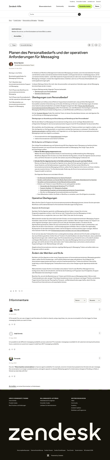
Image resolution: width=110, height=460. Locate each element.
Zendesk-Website (42, 113)
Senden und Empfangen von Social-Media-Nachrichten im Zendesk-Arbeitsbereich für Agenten (67, 180)
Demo (97, 6)
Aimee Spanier (19, 63)
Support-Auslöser (45, 188)
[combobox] (80, 300)
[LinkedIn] (89, 45)
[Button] (11, 291)
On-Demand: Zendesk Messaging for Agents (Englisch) (54, 178)
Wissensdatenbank (45, 6)
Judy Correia (18, 333)
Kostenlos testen (84, 6)
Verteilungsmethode (38, 131)
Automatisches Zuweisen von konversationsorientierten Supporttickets (62, 190)
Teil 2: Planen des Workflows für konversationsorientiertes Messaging (19, 92)
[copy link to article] (99, 45)
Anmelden (71, 6)
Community (60, 6)
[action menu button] (99, 309)
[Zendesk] (55, 431)
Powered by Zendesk (57, 455)
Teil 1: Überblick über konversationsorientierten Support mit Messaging (20, 84)
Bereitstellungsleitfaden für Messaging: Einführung (17, 77)
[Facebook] (96, 45)
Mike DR (16, 310)
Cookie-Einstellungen (60, 450)
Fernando (17, 358)
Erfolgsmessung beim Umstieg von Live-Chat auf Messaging (70, 230)
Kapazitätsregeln (56, 136)
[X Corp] (92, 45)
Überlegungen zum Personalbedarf (46, 91)
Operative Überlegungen (42, 93)
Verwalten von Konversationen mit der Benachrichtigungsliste (56, 182)
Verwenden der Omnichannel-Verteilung (52, 186)
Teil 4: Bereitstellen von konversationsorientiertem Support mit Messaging (17, 104)
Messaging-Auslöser (61, 188)
